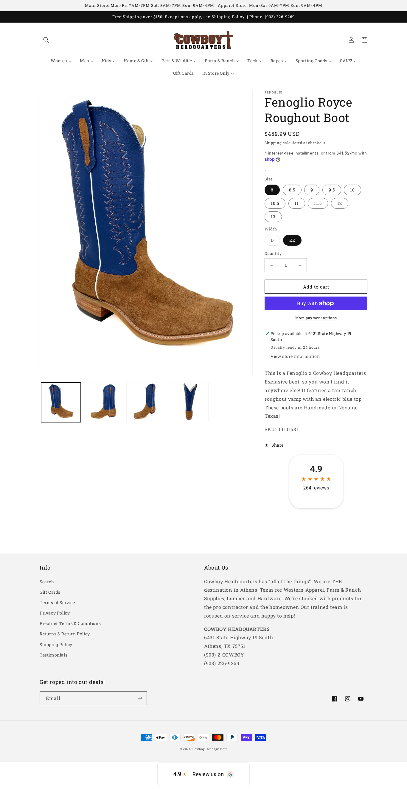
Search (47, 581)
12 (339, 203)
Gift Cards (50, 592)
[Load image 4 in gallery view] (189, 402)
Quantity (273, 253)
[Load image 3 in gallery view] (146, 402)
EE (292, 240)
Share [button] (277, 445)
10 (352, 190)
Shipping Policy (56, 644)
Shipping (273, 142)
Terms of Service (57, 602)
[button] (46, 39)
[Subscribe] (140, 698)
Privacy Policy (55, 613)
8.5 (292, 190)
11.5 (318, 203)
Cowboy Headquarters (209, 749)
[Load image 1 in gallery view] (61, 402)
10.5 (275, 203)
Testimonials (53, 655)
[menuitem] (61, 60)
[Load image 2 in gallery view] (103, 402)
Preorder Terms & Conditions (70, 623)
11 (297, 203)
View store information (295, 356)
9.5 (332, 190)
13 (273, 216)
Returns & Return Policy (65, 634)
